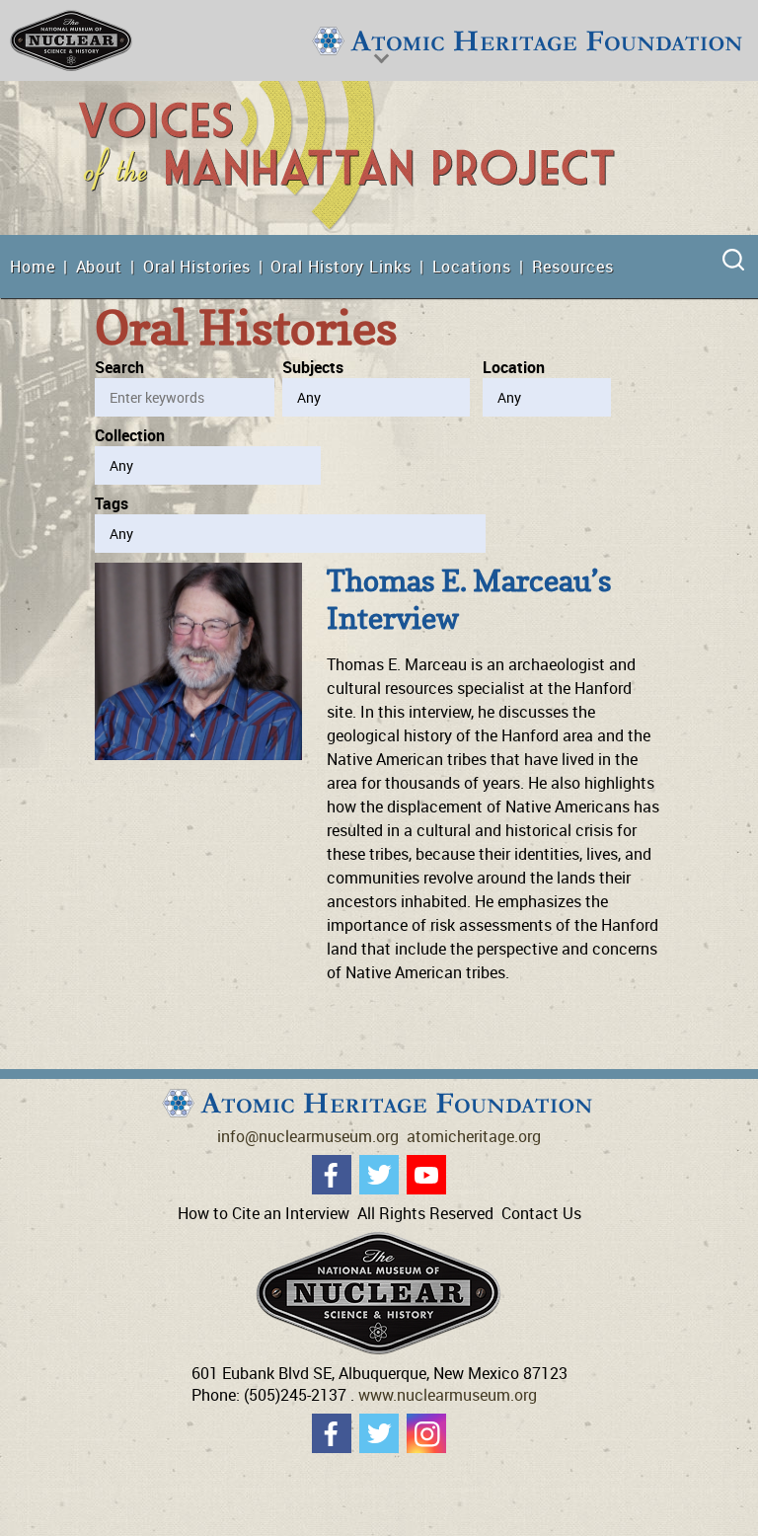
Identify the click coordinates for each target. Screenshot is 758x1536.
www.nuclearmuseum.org (447, 1395)
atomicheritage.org (474, 1136)
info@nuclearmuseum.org (308, 1136)
